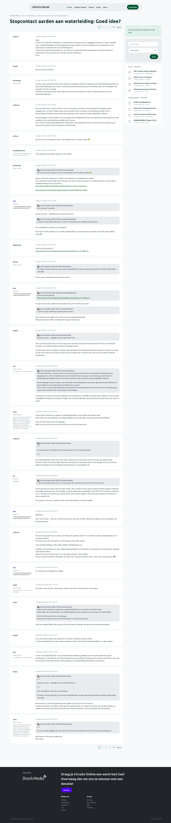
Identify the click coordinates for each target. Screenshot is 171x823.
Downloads (64, 805)
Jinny (15, 412)
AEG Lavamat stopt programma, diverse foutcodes (152, 71)
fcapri (15, 585)
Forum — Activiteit (134, 67)
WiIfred (15, 36)
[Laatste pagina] (113, 27)
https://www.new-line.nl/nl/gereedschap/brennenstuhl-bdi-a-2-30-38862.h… (62, 251)
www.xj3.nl (16, 481)
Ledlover (16, 105)
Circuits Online (14, 15)
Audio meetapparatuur (142, 102)
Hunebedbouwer (19, 150)
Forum (69, 7)
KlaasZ (15, 66)
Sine (14, 201)
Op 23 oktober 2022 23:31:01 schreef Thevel (56, 309)
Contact (63, 810)
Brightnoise (17, 245)
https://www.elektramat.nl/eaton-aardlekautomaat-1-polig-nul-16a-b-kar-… (62, 186)
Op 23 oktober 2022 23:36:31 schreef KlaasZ (56, 480)
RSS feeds (90, 807)
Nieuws (91, 7)
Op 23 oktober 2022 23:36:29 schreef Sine (55, 443)
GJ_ (14, 476)
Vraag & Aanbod (80, 7)
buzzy (15, 671)
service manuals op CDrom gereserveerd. (149, 114)
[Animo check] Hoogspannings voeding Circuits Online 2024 (22, 207)
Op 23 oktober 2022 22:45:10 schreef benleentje (58, 219)
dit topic (62, 422)
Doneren (66, 790)
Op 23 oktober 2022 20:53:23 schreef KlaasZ (56, 205)
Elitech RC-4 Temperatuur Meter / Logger (149, 108)
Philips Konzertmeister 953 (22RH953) (147, 89)
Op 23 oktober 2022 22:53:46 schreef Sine (55, 266)
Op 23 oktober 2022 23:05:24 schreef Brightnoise (58, 293)
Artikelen (64, 800)
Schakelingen (65, 802)
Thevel (15, 262)
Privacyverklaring (156, 819)
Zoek (154, 57)
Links (62, 807)
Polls (88, 805)
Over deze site (91, 802)
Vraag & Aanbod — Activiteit (137, 97)
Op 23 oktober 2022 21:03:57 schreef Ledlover (57, 371)
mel (14, 366)
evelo (15, 602)
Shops (98, 7)
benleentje (17, 80)
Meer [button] (105, 7)
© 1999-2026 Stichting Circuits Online (22, 819)
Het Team (90, 800)
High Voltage (31, 15)
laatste (119, 27)
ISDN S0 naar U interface (143, 77)
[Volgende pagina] (110, 27)
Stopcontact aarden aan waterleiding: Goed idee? (53, 15)
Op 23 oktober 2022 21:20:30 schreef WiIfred (56, 170)
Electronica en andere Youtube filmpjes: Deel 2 (151, 83)
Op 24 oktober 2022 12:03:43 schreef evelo (56, 724)
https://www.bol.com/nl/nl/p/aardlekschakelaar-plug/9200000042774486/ (61, 190)
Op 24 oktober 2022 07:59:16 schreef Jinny (56, 607)
